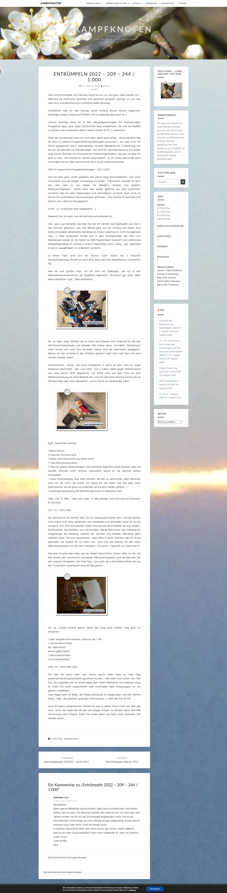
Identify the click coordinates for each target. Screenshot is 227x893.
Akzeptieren (155, 889)
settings (132, 890)
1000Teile (57, 738)
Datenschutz (167, 3)
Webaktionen (93, 3)
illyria (106, 86)
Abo (162, 310)
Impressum (151, 3)
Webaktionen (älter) (116, 3)
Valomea (82, 95)
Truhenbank (59, 565)
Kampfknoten (51, 3)
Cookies (182, 3)
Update (136, 3)
